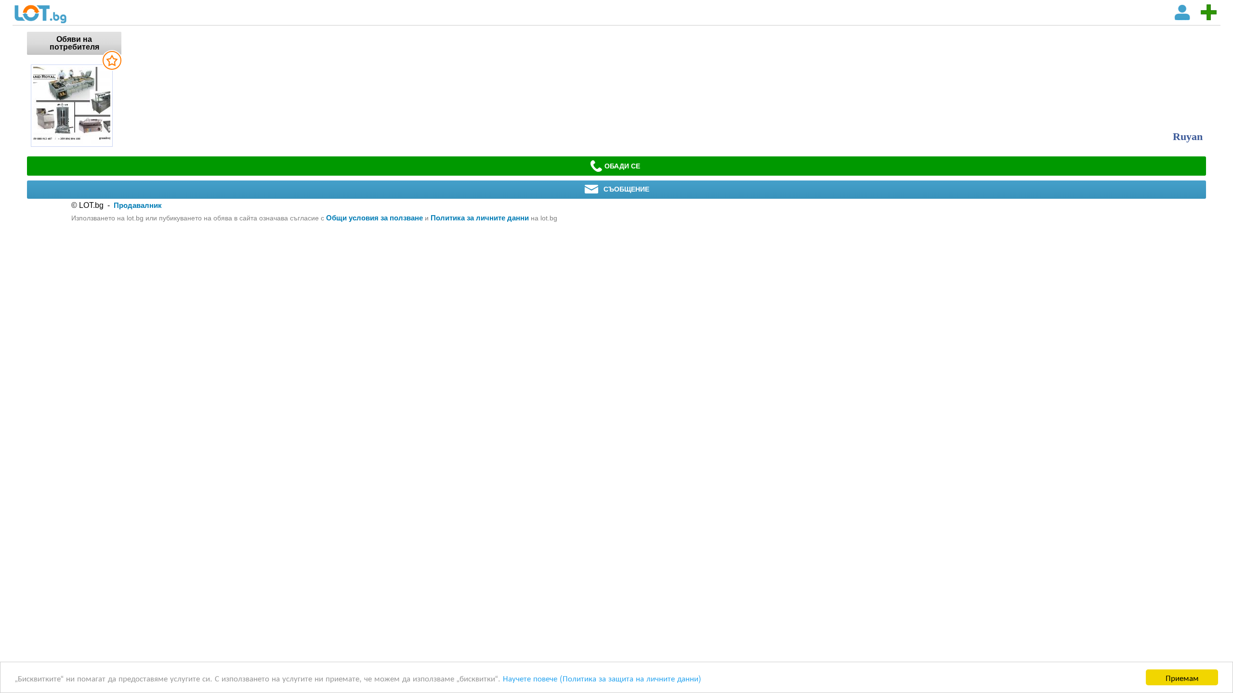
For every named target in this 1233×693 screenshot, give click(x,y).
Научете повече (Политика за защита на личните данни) (602, 678)
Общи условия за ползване (374, 218)
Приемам (1182, 677)
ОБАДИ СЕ (622, 166)
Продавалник (138, 205)
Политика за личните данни (480, 218)
